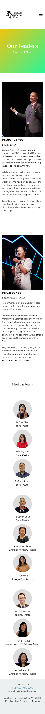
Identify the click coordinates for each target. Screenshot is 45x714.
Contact (22, 219)
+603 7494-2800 (24, 688)
